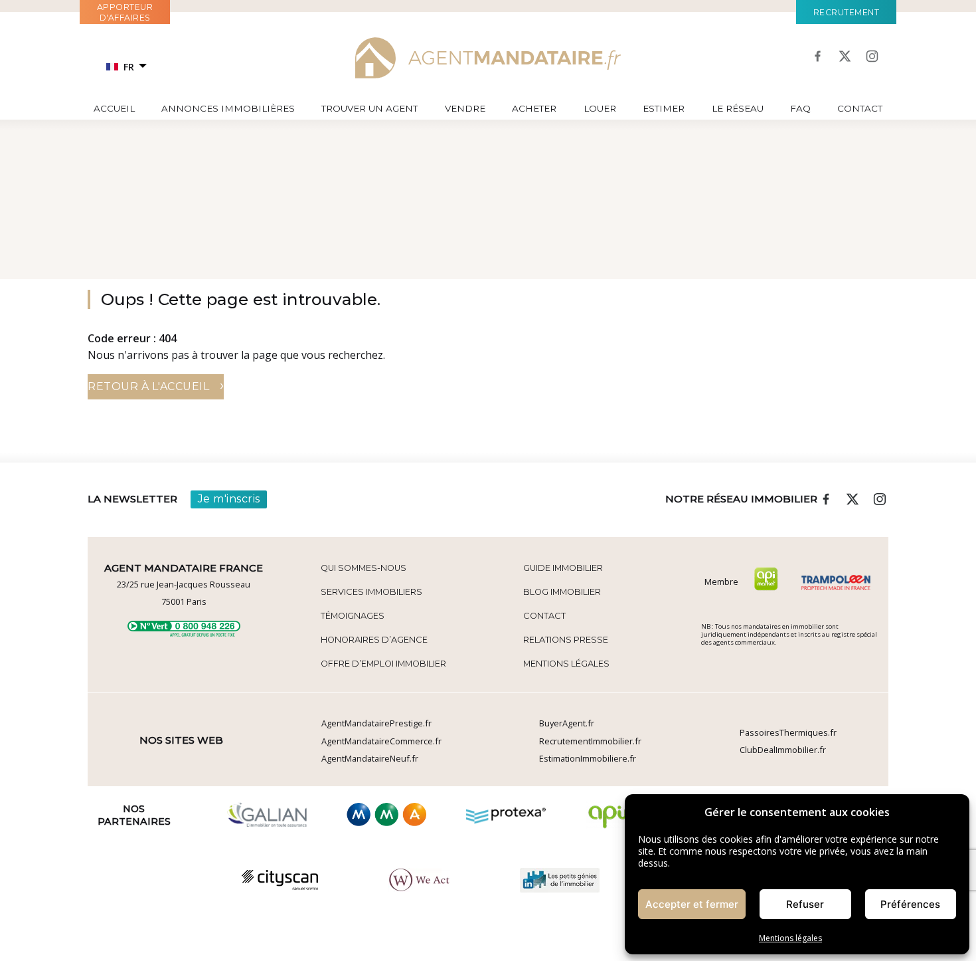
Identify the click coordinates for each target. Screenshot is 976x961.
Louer (600, 108)
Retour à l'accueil (156, 384)
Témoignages (352, 616)
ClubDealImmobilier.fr (783, 750)
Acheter (534, 108)
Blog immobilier (562, 592)
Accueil (114, 108)
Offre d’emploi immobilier (383, 664)
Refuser (805, 904)
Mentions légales (790, 938)
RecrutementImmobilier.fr (590, 741)
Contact (859, 108)
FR (128, 66)
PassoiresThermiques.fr (788, 732)
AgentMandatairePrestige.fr (376, 723)
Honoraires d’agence (374, 640)
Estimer (664, 108)
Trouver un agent (369, 108)
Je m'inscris (229, 498)
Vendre (465, 108)
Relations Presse (565, 640)
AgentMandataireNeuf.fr (369, 758)
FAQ (800, 108)
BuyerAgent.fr (566, 723)
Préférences (910, 904)
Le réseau (738, 108)
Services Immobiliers (371, 592)
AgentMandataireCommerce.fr (381, 741)
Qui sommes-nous (363, 568)
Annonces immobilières (228, 108)
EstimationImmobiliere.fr (587, 758)
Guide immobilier (563, 568)
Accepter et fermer (691, 904)
